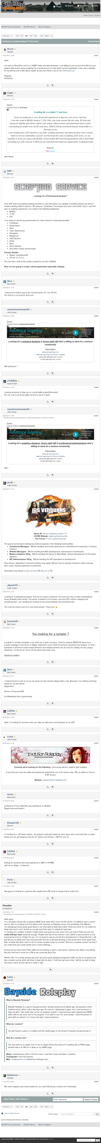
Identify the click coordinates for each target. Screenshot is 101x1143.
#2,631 (96, 676)
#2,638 (96, 912)
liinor (9, 280)
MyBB (11, 1139)
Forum (58, 6)
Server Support (44, 26)
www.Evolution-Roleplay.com (55, 780)
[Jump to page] (52, 35)
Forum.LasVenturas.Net (56, 538)
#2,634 (96, 801)
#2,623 (96, 177)
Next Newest (21, 1099)
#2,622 (96, 99)
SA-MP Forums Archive (11, 26)
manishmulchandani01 (18, 309)
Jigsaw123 (12, 585)
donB (10, 482)
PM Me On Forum (16, 257)
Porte (10, 879)
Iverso (10, 794)
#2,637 (96, 886)
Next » (47, 36)
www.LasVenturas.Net (58, 536)
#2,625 (96, 316)
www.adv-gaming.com (50, 352)
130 (17, 36)
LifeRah (11, 710)
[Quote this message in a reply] (53, 85)
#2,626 (96, 387)
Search (70, 5)
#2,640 (96, 1082)
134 (35, 36)
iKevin (10, 48)
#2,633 (96, 743)
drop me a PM (46, 570)
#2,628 (96, 489)
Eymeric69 (12, 621)
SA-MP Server (29, 26)
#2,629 (96, 592)
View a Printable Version (12, 1113)
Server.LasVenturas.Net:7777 (55, 533)
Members (83, 5)
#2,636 (96, 858)
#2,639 (96, 983)
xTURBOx (12, 380)
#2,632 (96, 717)
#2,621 (96, 55)
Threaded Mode (94, 41)
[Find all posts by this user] (48, 85)
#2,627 (96, 416)
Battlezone (12, 1075)
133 (31, 36)
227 (42, 36)
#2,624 (96, 287)
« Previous (5, 36)
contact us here (30, 570)
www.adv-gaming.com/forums (47, 354)
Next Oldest (9, 1099)
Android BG (32, 1139)
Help (96, 5)
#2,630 (96, 628)
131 (22, 36)
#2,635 (96, 829)
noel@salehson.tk (18, 1059)
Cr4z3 (10, 736)
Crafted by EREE (19, 1139)
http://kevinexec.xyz (67, 70)
